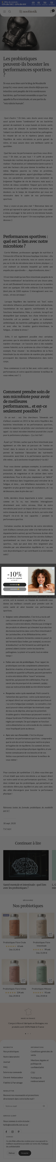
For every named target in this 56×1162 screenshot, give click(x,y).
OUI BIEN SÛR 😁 (14, 584)
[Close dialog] (53, 568)
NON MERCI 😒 (14, 589)
